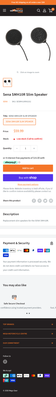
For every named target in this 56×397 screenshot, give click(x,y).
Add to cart (28, 168)
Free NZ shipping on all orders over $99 (28, 2)
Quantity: (7, 148)
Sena (5, 101)
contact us (46, 191)
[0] (50, 10)
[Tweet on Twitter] (45, 201)
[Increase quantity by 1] (34, 148)
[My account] (44, 10)
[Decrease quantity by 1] (17, 148)
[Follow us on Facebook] (5, 362)
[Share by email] (51, 201)
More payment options (28, 184)
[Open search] (38, 10)
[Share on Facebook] (34, 201)
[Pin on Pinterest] (39, 201)
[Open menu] (4, 10)
